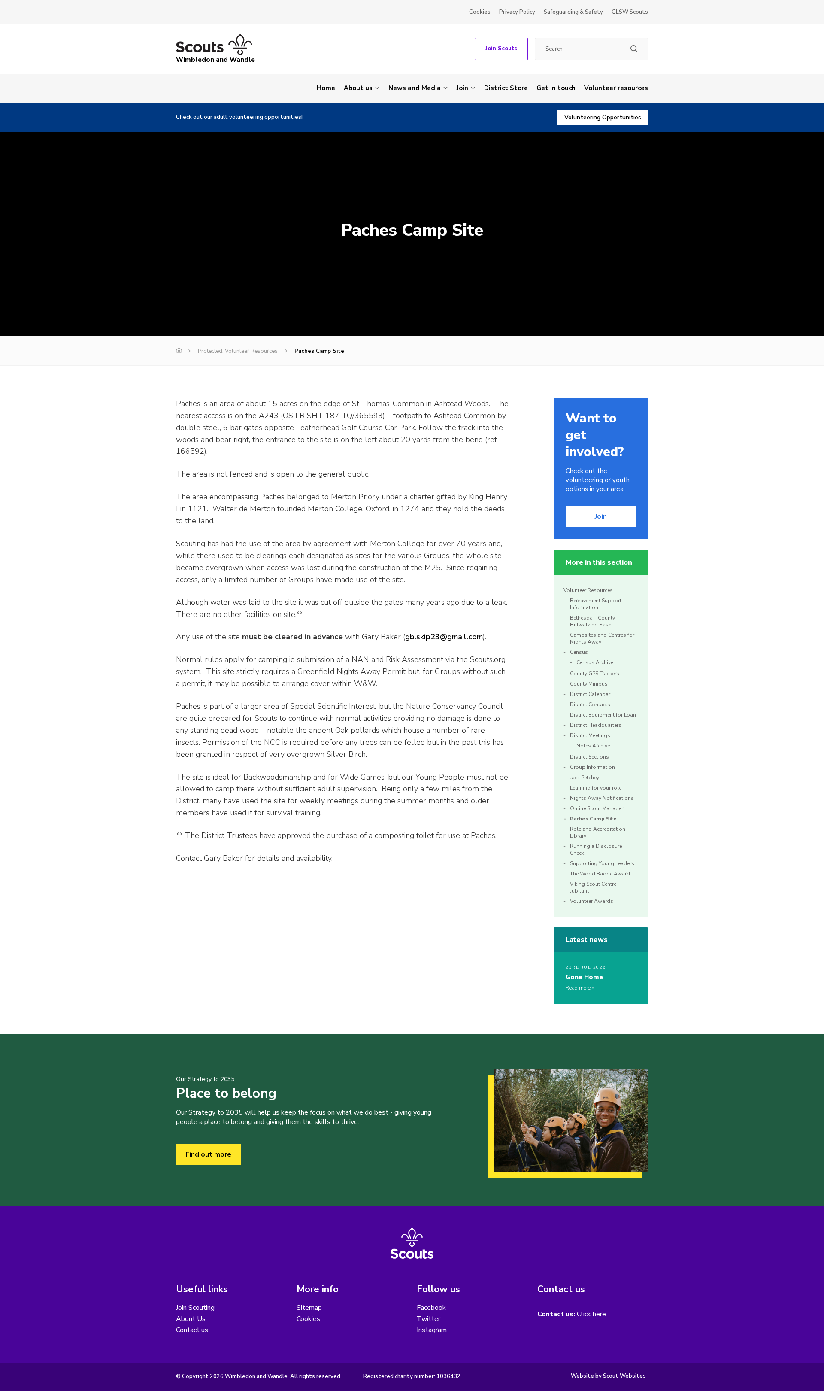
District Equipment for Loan (603, 714)
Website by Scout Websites (608, 1376)
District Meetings (590, 735)
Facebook (431, 1307)
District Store (506, 88)
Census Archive (594, 662)
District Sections (589, 756)
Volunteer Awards (591, 901)
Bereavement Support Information (595, 604)
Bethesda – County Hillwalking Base (592, 621)
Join (462, 88)
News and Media (414, 88)
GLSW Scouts (630, 12)
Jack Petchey (584, 777)
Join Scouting (195, 1307)
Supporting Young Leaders (602, 863)
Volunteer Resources (588, 590)
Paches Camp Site (593, 818)
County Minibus (589, 683)
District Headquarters (595, 725)
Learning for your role (595, 787)
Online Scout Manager (596, 808)
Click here (591, 1314)
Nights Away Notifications (602, 798)
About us (358, 88)
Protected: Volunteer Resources (238, 351)
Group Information (592, 767)
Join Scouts (501, 48)
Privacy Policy (517, 12)
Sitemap (309, 1307)
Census (579, 652)
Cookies (480, 12)
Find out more (208, 1154)
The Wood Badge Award (600, 873)
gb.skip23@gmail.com (444, 637)
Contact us (192, 1330)
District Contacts (590, 704)
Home (326, 88)
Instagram (432, 1330)
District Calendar (590, 694)
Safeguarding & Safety (573, 12)
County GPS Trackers (594, 673)
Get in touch (556, 88)
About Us (191, 1319)
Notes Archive (593, 745)
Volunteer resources (616, 88)
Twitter (428, 1319)
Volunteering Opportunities (602, 117)
